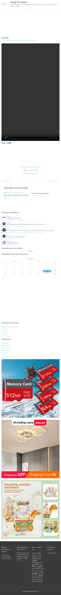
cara (37, 556)
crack (37, 564)
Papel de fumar (5, 333)
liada (39, 570)
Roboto (8, 229)
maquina (37, 572)
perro (35, 40)
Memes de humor (5, 350)
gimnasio (34, 568)
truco (38, 581)
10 (5, 268)
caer (33, 557)
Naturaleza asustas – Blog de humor (9, 220)
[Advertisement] (30, 21)
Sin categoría (4, 352)
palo (28, 40)
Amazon (34, 554)
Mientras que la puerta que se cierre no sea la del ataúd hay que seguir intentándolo (18, 232)
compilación (35, 562)
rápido (40, 577)
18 (13, 271)
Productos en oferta (6, 558)
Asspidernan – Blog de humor (8, 238)
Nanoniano (8, 222)
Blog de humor (18, 2)
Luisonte (8, 216)
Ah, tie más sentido (6, 336)
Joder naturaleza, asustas (40, 193)
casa (39, 556)
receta (33, 577)
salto (36, 579)
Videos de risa (17, 40)
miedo (41, 572)
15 (47, 268)
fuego (37, 566)
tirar (42, 579)
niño (42, 574)
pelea (36, 576)
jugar (33, 570)
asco (37, 554)
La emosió (3, 331)
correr (41, 562)
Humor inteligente (5, 345)
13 (30, 268)
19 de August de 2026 (19, 238)
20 (30, 271)
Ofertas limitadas (30, 170)
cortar (33, 564)
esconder (24, 40)
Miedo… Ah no (4, 329)
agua (39, 553)
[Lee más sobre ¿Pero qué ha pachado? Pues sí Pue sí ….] (14, 192)
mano (33, 572)
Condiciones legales (52, 553)
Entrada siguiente (54, 181)
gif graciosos (4, 343)
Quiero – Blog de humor (6, 245)
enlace (19, 556)
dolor (41, 564)
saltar (33, 579)
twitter (3, 354)
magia (42, 570)
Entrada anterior (6, 181)
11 (13, 268)
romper (37, 577)
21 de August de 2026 (39, 232)
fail (33, 566)
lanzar (36, 570)
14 (38, 268)
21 (38, 271)
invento (42, 568)
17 (5, 271)
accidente (34, 553)
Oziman (8, 235)
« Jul (2, 279)
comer (39, 558)
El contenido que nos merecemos (9, 326)
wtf (41, 581)
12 (22, 268)
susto (39, 579)
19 (22, 271)
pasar (33, 576)
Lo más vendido (5, 555)
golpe (38, 568)
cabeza (40, 554)
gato (40, 566)
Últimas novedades (30, 173)
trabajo (33, 581)
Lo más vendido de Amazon (30, 166)
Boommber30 (9, 241)
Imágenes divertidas (6, 347)
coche (34, 558)
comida (34, 560)
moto (39, 574)
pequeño (31, 40)
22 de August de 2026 (21, 220)
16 (55, 268)
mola (34, 574)
